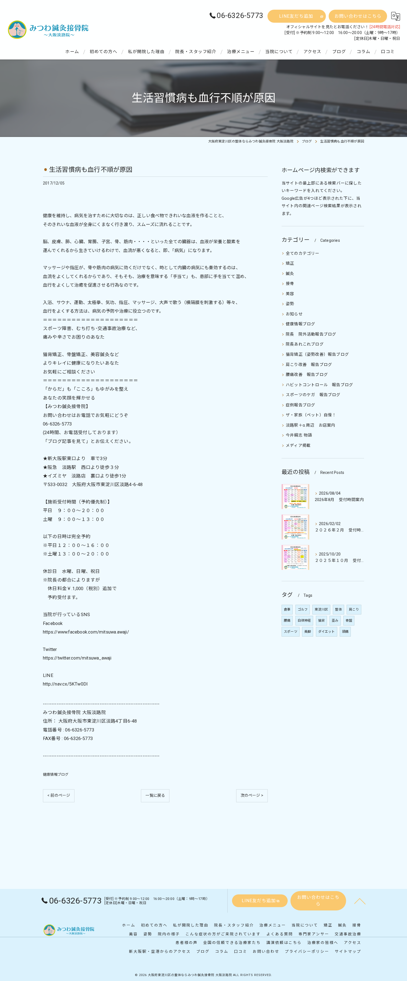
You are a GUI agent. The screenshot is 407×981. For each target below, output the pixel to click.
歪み (335, 620)
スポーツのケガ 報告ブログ (313, 395)
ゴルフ (303, 609)
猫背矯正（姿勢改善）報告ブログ (317, 354)
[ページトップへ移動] (359, 900)
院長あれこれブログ (305, 344)
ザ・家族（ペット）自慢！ (311, 415)
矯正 (290, 263)
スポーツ (290, 632)
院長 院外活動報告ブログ (311, 334)
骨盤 (349, 620)
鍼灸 (290, 273)
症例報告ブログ (300, 405)
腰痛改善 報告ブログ (307, 374)
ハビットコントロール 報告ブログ (319, 385)
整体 (338, 609)
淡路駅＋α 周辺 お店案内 (311, 425)
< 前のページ (58, 795)
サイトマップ (348, 951)
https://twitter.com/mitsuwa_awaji (77, 658)
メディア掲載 (298, 445)
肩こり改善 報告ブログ (309, 364)
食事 (287, 609)
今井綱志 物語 (299, 435)
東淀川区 (321, 609)
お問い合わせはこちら (358, 16)
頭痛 (345, 632)
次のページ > (252, 795)
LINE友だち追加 (296, 16)
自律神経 (304, 620)
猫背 (321, 620)
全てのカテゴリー (303, 253)
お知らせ (294, 314)
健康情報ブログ (55, 774)
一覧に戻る (155, 795)
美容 (290, 294)
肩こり (354, 609)
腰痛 (287, 620)
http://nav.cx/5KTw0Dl (65, 684)
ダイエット (326, 632)
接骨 (290, 283)
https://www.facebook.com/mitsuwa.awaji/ (86, 632)
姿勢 (290, 304)
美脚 (307, 632)
